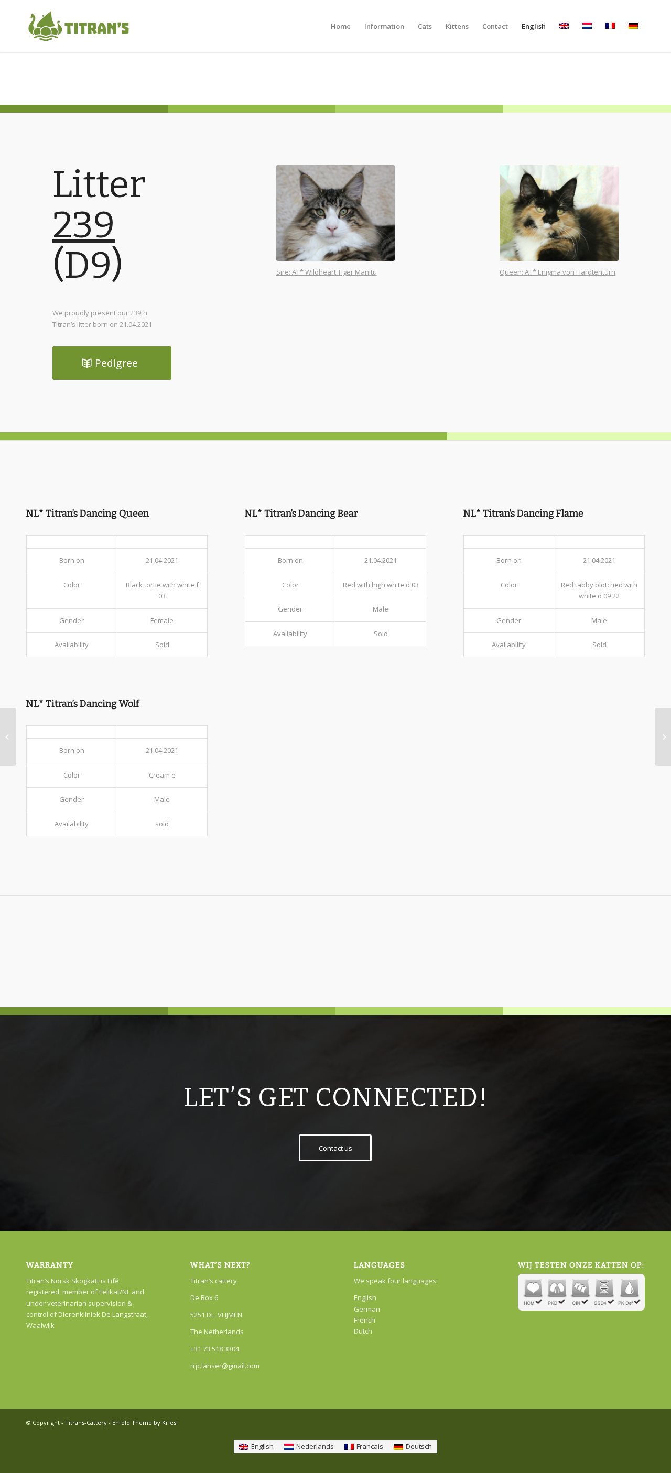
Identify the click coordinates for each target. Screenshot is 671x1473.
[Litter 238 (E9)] (8, 737)
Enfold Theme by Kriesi (145, 1422)
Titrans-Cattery (86, 1422)
